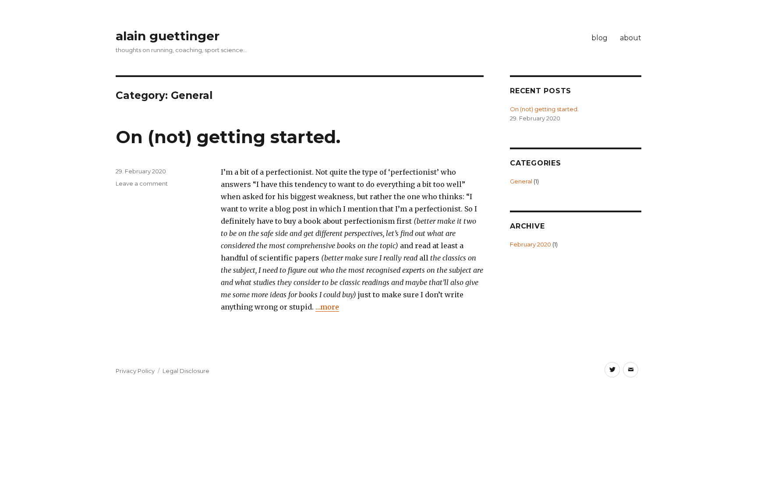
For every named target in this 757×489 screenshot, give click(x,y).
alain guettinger (167, 35)
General (521, 181)
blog (599, 38)
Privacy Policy (135, 370)
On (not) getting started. (228, 137)
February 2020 (530, 244)
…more (327, 307)
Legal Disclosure (186, 370)
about (630, 38)
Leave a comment (142, 183)
